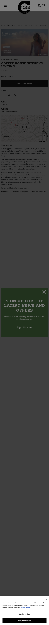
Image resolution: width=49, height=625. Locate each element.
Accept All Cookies (24, 620)
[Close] (46, 599)
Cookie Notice (25, 607)
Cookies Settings (24, 614)
